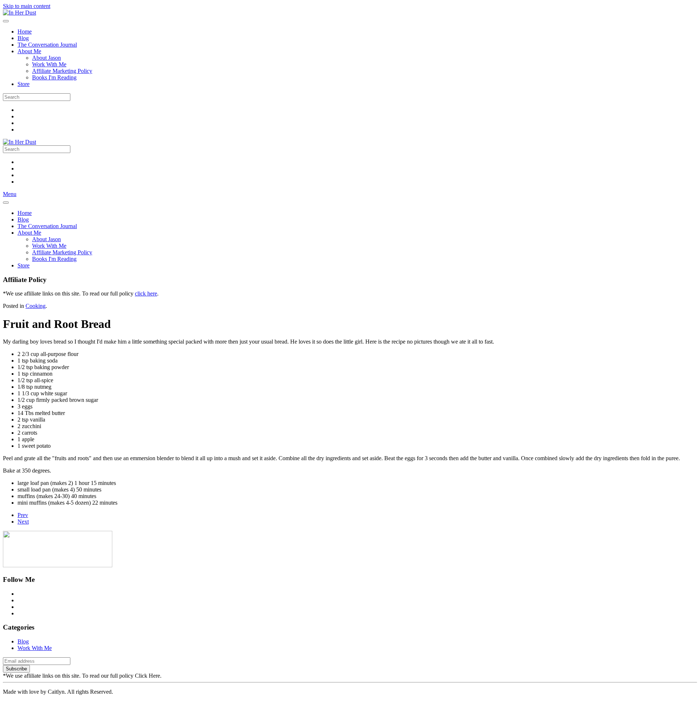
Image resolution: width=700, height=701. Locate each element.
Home (25, 31)
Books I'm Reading (54, 77)
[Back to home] (19, 12)
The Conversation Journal (47, 45)
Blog (23, 38)
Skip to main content (26, 6)
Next (23, 521)
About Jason (46, 58)
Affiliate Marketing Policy (62, 71)
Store (24, 84)
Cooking (36, 306)
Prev (23, 515)
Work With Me (49, 64)
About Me (29, 51)
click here (146, 293)
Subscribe (16, 668)
